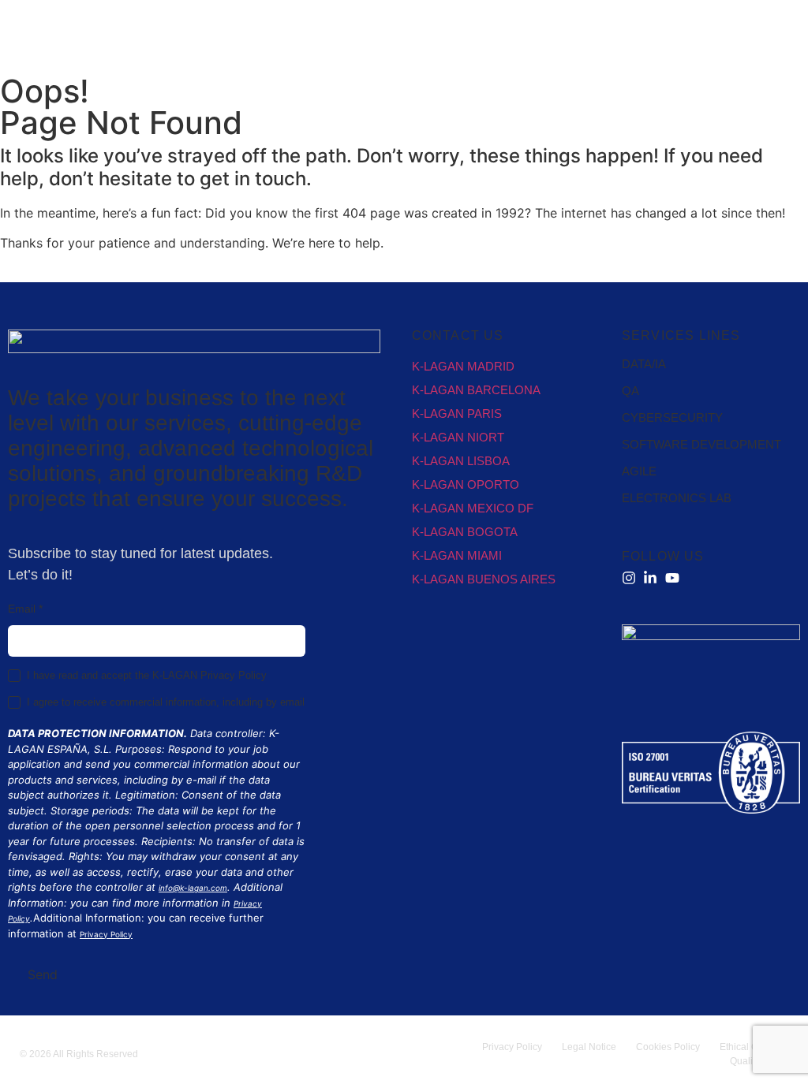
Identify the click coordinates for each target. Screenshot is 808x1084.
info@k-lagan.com (193, 887)
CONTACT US (458, 335)
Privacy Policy (106, 934)
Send (43, 974)
